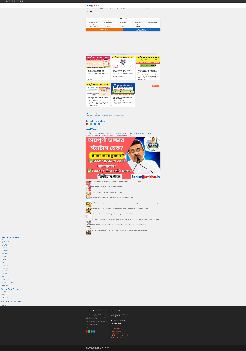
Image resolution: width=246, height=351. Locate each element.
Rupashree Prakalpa (6, 274)
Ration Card (108, 25)
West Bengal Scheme (6, 279)
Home (88, 8)
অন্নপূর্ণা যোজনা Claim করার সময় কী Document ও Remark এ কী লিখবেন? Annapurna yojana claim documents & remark (119, 208)
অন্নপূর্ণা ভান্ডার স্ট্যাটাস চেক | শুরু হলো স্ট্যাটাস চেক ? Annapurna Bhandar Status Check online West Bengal (118, 133)
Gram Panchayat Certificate (152, 21)
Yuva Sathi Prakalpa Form (7, 282)
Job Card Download (123, 21)
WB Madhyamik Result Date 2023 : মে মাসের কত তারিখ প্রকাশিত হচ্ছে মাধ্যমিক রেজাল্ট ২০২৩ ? (97, 71)
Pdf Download (5, 267)
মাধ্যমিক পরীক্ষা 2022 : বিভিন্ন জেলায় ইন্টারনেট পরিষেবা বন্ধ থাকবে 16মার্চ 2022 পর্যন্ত (122, 98)
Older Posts (155, 85)
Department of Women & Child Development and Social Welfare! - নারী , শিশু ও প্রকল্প (122, 335)
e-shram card (5, 285)
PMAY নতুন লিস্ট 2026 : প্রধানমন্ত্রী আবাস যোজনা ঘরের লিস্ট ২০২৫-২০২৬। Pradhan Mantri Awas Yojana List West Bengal (119, 230)
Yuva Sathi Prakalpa (6, 280)
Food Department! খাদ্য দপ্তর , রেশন (119, 337)
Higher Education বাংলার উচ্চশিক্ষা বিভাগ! (119, 333)
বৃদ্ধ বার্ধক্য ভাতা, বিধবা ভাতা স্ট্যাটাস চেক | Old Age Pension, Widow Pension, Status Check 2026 (113, 197)
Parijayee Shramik (5, 265)
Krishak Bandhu (5, 256)
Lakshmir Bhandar (6, 258)
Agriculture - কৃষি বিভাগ (116, 331)
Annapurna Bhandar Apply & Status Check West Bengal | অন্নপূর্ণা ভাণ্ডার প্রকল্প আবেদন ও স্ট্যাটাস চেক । (106, 115)
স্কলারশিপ (151, 8)
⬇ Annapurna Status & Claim (104, 30)
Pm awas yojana (5, 271)
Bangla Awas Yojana (6, 241)
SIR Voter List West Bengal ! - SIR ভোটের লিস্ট (121, 327)
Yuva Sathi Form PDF (114, 8)
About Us (90, 347)
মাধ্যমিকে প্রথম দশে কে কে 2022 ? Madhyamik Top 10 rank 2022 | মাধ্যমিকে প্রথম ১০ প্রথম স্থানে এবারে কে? (147, 71)
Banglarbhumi (5, 242)
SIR (3, 276)
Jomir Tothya (4, 253)
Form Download (5, 251)
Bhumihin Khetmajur (6, 244)
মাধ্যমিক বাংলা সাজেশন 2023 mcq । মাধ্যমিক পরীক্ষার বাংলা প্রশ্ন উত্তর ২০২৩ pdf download (123, 71)
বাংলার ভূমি (146, 8)
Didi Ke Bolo (4, 247)
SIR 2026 (123, 8)
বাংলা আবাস (123, 25)
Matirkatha (4, 259)
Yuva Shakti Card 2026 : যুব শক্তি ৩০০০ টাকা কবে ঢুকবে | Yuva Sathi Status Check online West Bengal (106, 117)
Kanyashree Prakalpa (6, 254)
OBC (3, 261)
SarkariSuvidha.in (92, 318)
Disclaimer (107, 347)
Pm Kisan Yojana (5, 270)
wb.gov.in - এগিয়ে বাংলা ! (116, 328)
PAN (3, 262)
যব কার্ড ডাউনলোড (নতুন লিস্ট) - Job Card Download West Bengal (106, 192)
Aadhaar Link (4, 239)
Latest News (94, 8)
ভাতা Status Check (138, 21)
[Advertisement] (123, 42)
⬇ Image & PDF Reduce (141, 30)
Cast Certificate (5, 245)
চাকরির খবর (128, 8)
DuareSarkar (4, 248)
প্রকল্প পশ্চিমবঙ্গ (134, 8)
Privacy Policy (101, 347)
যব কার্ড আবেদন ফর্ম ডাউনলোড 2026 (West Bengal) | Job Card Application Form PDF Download (114, 214)
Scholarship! (114, 334)
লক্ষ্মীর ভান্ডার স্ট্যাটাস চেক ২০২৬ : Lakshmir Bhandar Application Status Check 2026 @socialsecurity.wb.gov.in (118, 224)
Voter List (4, 277)
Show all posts (131, 54)
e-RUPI (3, 283)
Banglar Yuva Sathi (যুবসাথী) (117, 330)
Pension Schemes (5, 268)
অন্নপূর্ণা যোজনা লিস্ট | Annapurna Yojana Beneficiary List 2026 (106, 186)
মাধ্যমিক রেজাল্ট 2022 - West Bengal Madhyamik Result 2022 (98, 98)
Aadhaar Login (138, 25)
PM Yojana (4, 264)
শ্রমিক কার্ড (4, 294)
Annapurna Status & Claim (93, 21)
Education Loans (5, 250)
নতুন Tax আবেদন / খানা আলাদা (108, 21)
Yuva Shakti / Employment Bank (93, 25)
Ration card (4, 273)
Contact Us (95, 347)
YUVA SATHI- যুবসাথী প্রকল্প (103, 8)
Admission (89, 11)
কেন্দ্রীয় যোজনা (141, 8)
